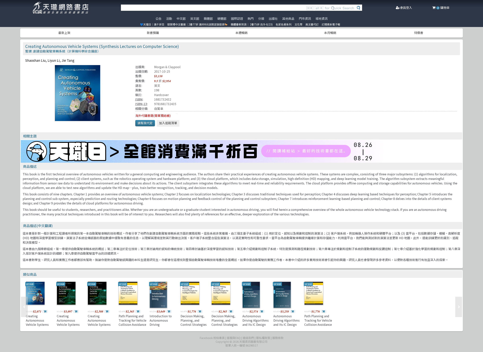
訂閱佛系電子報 (331, 24)
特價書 (418, 32)
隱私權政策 (263, 338)
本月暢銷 (330, 32)
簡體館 (208, 18)
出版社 (273, 18)
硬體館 (221, 18)
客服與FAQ (234, 338)
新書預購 (153, 32)
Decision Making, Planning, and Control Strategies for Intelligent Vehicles (194, 324)
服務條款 (278, 338)
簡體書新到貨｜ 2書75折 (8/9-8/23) (252, 24)
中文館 (181, 18)
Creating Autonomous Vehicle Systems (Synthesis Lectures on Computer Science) (39, 326)
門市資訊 (305, 18)
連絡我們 (248, 338)
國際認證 (237, 18)
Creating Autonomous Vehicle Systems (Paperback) (99, 322)
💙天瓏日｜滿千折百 (152, 24)
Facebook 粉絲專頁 (212, 338)
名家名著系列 (283, 24)
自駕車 (158, 108)
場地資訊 (321, 18)
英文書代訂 (312, 24)
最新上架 (64, 32)
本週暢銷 (241, 32)
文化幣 (298, 24)
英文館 (194, 18)
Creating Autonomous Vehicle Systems (68, 320)
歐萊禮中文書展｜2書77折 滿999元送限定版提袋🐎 (197, 24)
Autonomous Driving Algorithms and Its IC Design (255, 320)
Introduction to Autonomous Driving (161, 320)
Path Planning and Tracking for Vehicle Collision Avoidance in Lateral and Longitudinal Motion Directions (132, 326)
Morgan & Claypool (167, 67)
